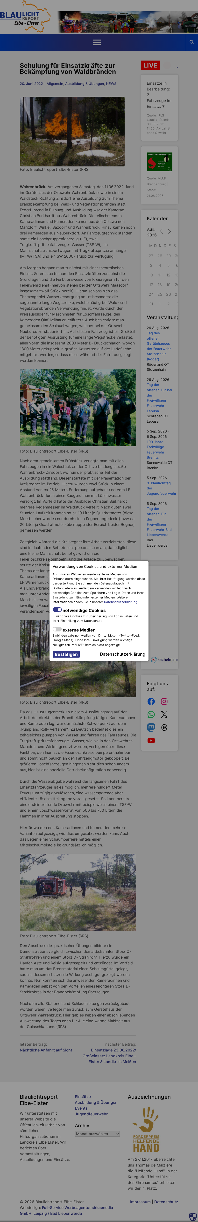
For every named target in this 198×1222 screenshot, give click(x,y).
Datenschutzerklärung (120, 602)
